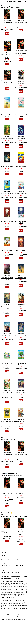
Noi (9, 7)
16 (20, 213)
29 (7, 413)
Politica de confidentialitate (14, 619)
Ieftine (7, 7)
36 (20, 523)
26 (20, 355)
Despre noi (4, 619)
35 (7, 523)
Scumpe (12, 7)
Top (15, 7)
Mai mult (18, 7)
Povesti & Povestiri (14, 559)
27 (7, 384)
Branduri (10, 4)
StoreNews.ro (4, 4)
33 (7, 484)
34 (20, 484)
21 (7, 298)
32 (20, 446)
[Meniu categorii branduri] (1, 1)
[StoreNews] (14, 1)
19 (7, 269)
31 (7, 446)
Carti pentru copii (5, 557)
